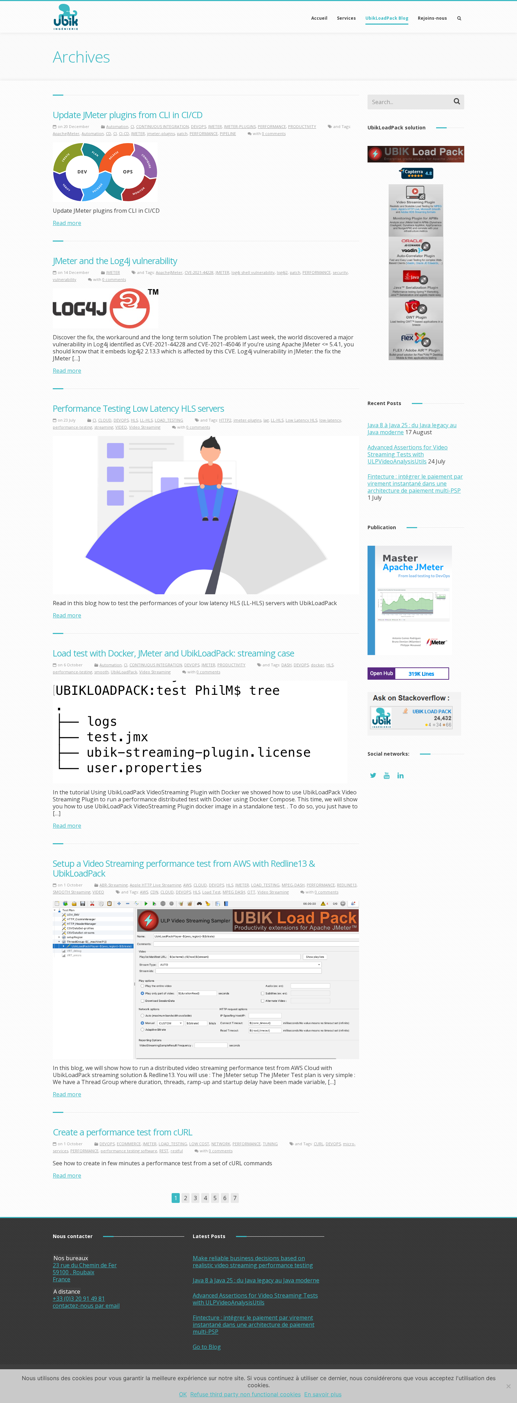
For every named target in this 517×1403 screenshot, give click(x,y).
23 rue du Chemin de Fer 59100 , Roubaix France (85, 1272)
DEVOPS (198, 126)
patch (182, 133)
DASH (286, 664)
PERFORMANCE (272, 126)
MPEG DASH (234, 892)
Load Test (211, 892)
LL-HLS (146, 420)
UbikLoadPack (124, 671)
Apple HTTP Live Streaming (155, 885)
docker (317, 664)
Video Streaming (144, 427)
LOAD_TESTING (169, 420)
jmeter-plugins (161, 133)
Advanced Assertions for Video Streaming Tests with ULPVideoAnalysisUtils (408, 454)
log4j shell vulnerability (253, 272)
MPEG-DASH (293, 885)
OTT (251, 892)
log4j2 (282, 272)
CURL (319, 1143)
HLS (134, 420)
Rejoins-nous (432, 18)
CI (132, 126)
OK (183, 1394)
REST (163, 1150)
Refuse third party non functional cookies (245, 1394)
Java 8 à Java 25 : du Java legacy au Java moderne (256, 1280)
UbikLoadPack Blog (386, 18)
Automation (117, 126)
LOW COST (199, 1143)
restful (177, 1150)
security (340, 272)
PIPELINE (228, 133)
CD (108, 133)
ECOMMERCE (129, 1143)
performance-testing (72, 427)
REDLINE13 (347, 885)
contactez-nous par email (86, 1305)
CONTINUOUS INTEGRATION (162, 126)
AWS (187, 885)
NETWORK (220, 1143)
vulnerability (64, 279)
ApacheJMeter (66, 133)
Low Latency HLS (301, 420)
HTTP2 (225, 420)
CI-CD (124, 133)
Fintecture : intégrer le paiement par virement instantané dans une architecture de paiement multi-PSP (415, 483)
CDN (154, 892)
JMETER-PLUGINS (240, 126)
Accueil (319, 18)
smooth (101, 671)
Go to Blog (207, 1347)
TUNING (270, 1143)
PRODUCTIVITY (302, 126)
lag (266, 420)
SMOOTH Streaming (71, 892)
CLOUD (104, 420)
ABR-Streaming (114, 885)
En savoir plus (323, 1394)
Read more (67, 223)
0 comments (274, 133)
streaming (103, 427)
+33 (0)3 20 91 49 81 (79, 1298)
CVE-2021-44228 (199, 272)
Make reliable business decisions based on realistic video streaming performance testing (253, 1261)
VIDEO (121, 427)
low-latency (330, 420)
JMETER (215, 126)
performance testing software (129, 1150)
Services (346, 18)
